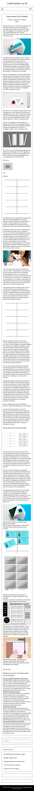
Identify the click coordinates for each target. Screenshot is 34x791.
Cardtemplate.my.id (17, 3)
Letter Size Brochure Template (11, 765)
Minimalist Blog (28, 787)
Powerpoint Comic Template (11, 768)
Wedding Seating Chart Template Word (14, 761)
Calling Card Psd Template (9, 706)
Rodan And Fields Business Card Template (13, 721)
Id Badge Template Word (10, 758)
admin (17, 21)
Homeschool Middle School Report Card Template (15, 678)
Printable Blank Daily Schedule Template (14, 754)
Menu (30, 9)
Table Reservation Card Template (11, 691)
